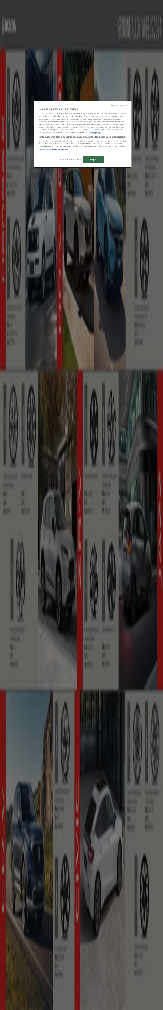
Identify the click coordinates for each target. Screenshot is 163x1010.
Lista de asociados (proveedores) (53, 149)
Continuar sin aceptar (120, 105)
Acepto (93, 159)
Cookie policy (94, 132)
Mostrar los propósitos (70, 159)
